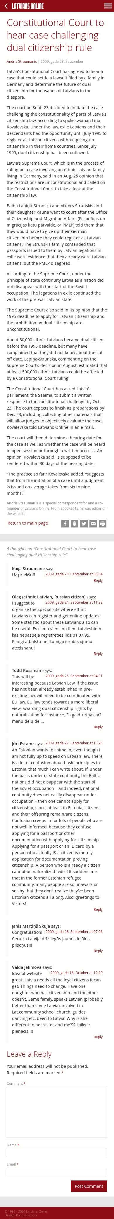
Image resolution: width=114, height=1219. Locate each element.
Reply (98, 580)
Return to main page (28, 523)
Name (13, 1145)
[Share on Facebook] (65, 523)
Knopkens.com (26, 1215)
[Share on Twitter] (84, 523)
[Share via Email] (93, 523)
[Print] (102, 523)
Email (12, 1164)
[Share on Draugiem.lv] (74, 523)
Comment (16, 1083)
